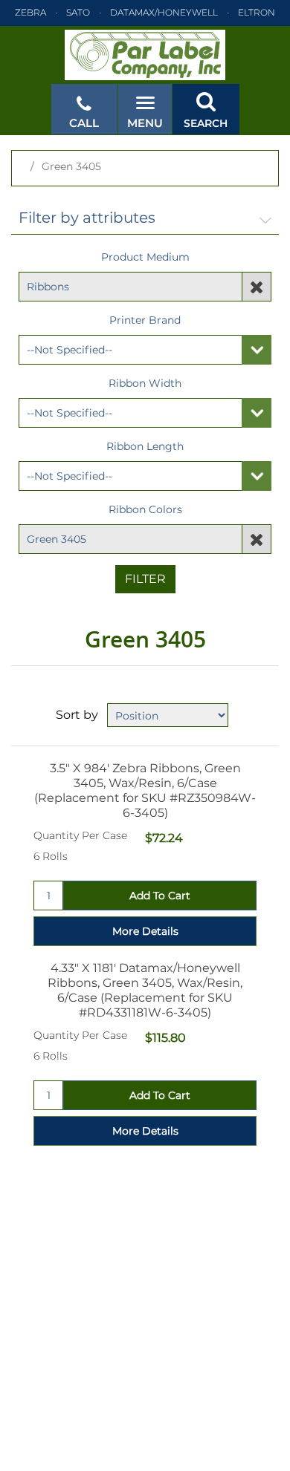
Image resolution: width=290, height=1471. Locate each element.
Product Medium (145, 257)
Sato (78, 12)
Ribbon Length (145, 446)
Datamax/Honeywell (164, 12)
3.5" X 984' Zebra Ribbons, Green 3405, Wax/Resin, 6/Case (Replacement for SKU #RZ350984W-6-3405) (145, 790)
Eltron (256, 12)
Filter (145, 579)
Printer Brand (145, 320)
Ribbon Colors (145, 509)
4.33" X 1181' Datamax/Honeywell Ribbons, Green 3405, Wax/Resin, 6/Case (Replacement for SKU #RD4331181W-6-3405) (145, 990)
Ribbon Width (145, 383)
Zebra (30, 12)
